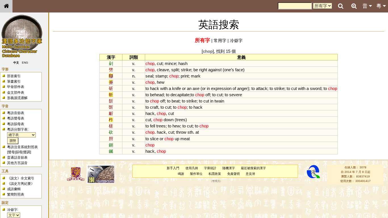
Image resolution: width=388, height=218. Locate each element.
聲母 (11, 152)
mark (196, 76)
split (175, 69)
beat (176, 100)
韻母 (19, 152)
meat (185, 138)
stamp (161, 76)
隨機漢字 (228, 168)
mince (170, 63)
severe (235, 94)
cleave (163, 69)
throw (181, 132)
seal (149, 76)
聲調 (26, 152)
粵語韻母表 (15, 124)
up (177, 138)
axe (196, 88)
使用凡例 (191, 168)
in (208, 88)
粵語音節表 (15, 113)
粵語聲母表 (15, 118)
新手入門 (173, 168)
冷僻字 (236, 40)
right (203, 69)
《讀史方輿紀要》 (20, 184)
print (185, 76)
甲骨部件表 (15, 87)
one (227, 69)
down (169, 119)
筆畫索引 (14, 81)
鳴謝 (181, 173)
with (164, 88)
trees (180, 119)
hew (160, 82)
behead (157, 94)
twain (219, 100)
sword (315, 88)
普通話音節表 (17, 158)
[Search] (340, 6)
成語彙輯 (14, 189)
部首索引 (14, 76)
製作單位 (196, 173)
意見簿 (250, 173)
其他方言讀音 (17, 163)
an (189, 88)
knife (176, 88)
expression (221, 88)
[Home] (6, 6)
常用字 (220, 40)
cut (159, 63)
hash (182, 63)
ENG (25, 62)
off (207, 94)
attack (261, 88)
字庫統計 (210, 168)
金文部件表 (15, 93)
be (195, 69)
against (215, 69)
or (184, 88)
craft (154, 107)
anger (242, 88)
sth (190, 132)
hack (154, 88)
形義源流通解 (17, 98)
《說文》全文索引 (20, 178)
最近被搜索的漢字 (253, 168)
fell (152, 125)
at (197, 132)
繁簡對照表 (15, 194)
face (239, 69)
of (234, 88)
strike (186, 69)
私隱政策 (214, 173)
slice (154, 138)
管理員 (216, 181)
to (147, 88)
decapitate (179, 94)
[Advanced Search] (354, 6)
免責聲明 (233, 173)
